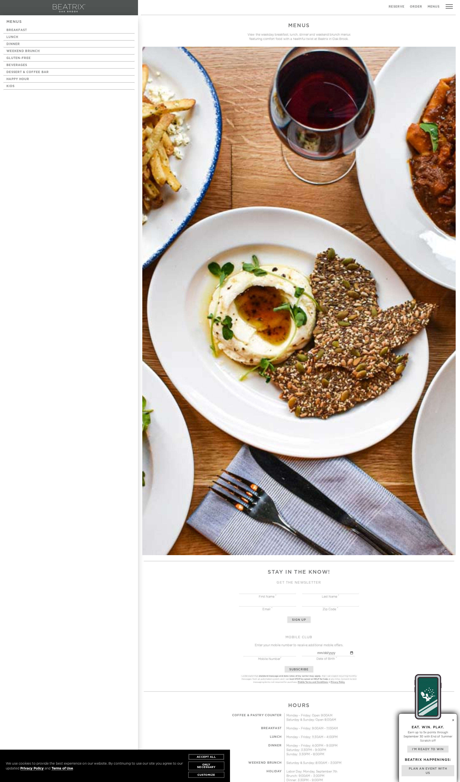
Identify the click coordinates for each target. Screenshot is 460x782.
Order (416, 6)
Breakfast (16, 30)
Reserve (396, 6)
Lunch (12, 37)
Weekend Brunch (23, 51)
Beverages (16, 65)
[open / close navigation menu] (449, 6)
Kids (10, 86)
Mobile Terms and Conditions (313, 682)
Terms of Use (62, 768)
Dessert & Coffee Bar (27, 72)
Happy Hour (17, 79)
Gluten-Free (18, 58)
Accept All (206, 757)
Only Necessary (206, 766)
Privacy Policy (338, 682)
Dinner (13, 44)
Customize (206, 775)
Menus (434, 6)
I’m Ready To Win (428, 749)
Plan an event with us (428, 771)
